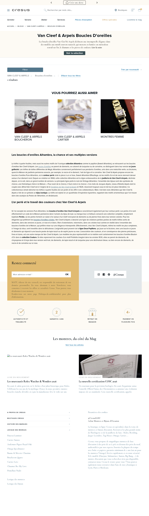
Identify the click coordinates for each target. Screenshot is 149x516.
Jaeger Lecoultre (95, 435)
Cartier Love (12, 462)
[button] (25, 70)
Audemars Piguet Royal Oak (19, 444)
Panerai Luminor (14, 435)
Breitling (133, 432)
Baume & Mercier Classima (18, 453)
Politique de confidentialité (50, 294)
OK (67, 274)
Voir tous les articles (74, 345)
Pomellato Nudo (14, 470)
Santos (121, 456)
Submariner (113, 456)
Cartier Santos (13, 440)
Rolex (126, 432)
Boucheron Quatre (15, 457)
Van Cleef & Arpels (35, 26)
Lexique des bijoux (15, 483)
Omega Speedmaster (16, 448)
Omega (116, 435)
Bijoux (21, 26)
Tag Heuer (107, 435)
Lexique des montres (16, 479)
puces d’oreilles (44, 167)
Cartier (123, 435)
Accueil (10, 26)
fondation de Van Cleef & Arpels (63, 187)
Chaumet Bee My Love (17, 466)
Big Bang (129, 456)
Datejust (103, 456)
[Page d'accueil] (21, 10)
